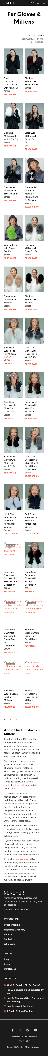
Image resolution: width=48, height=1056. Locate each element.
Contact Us (9, 939)
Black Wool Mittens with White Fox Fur (11, 135)
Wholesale (9, 943)
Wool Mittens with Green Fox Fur (10, 248)
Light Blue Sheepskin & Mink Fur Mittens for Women (10, 520)
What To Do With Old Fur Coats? (23, 985)
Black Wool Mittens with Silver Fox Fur (11, 190)
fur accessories (20, 859)
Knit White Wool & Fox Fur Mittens (10, 350)
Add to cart (10, 95)
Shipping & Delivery (14, 929)
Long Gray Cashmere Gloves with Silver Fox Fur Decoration (11, 578)
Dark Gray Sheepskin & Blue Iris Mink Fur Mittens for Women (32, 463)
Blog (6, 959)
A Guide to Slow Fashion (20, 1011)
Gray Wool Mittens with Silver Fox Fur (31, 248)
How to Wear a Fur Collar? (20, 1006)
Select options (32, 207)
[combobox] (33, 36)
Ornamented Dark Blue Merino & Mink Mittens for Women (31, 193)
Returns (8, 934)
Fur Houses (10, 968)
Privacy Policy (24, 1041)
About (7, 964)
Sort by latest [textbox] (36, 35)
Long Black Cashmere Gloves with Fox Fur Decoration (30, 578)
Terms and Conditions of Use (24, 1036)
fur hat (20, 785)
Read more (9, 363)
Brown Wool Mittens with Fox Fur (10, 299)
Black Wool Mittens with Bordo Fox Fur (32, 81)
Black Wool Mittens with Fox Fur (31, 299)
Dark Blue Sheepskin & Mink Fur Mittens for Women (31, 520)
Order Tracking (12, 924)
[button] (31, 2)
